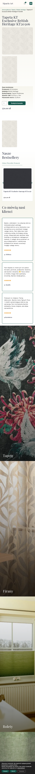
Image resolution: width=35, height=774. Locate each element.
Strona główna (6, 10)
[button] (30, 3)
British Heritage (21, 10)
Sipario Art (8, 3)
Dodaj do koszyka (17, 103)
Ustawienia (21, 771)
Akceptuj (5, 771)
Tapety (14, 10)
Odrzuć (13, 771)
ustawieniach (21, 768)
